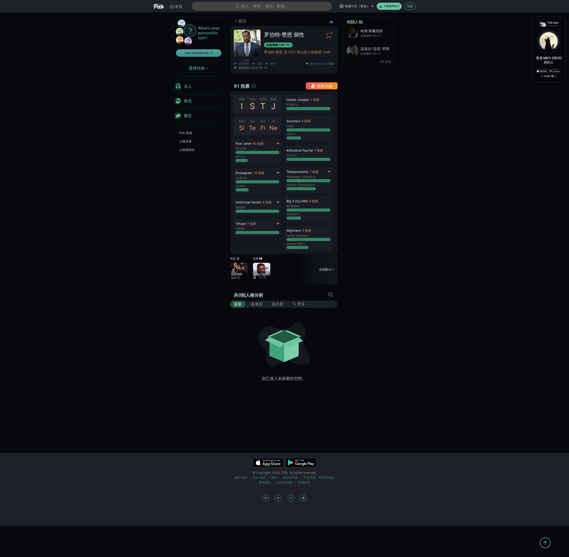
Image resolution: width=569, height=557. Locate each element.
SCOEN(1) (293, 214)
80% (242, 99)
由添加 (322, 63)
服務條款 (265, 482)
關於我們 (241, 477)
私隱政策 (304, 482)
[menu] (198, 101)
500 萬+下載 (549, 76)
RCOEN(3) (293, 206)
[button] (308, 103)
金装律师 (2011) (278, 45)
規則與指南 (290, 477)
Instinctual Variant (248, 202)
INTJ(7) (240, 156)
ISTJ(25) (241, 148)
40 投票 (258, 143)
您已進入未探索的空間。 (284, 378)
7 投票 (251, 223)
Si (241, 127)
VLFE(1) (292, 155)
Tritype (241, 223)
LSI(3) (290, 126)
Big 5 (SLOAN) (297, 201)
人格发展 (185, 141)
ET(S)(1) (292, 104)
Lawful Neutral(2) (297, 235)
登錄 (410, 6)
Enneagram (244, 173)
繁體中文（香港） (357, 6)
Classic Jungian (298, 99)
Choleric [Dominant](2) (301, 184)
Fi (262, 127)
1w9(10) (241, 178)
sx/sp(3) (241, 207)
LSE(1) (291, 134)
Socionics (293, 121)
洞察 (274, 477)
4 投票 (306, 121)
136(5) (240, 228)
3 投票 (306, 230)
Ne (273, 127)
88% (273, 99)
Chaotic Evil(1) (296, 243)
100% (262, 99)
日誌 (259, 63)
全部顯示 (325, 269)
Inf (273, 121)
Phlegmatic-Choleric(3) (301, 176)
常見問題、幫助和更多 (319, 477)
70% (252, 99)
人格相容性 (187, 150)
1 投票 (314, 99)
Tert (262, 121)
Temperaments (297, 172)
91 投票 (242, 86)
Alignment (294, 230)
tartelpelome (321, 63)
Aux (252, 121)
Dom (242, 121)
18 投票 (258, 173)
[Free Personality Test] (198, 39)
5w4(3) (240, 186)
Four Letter (243, 143)
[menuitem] (198, 86)
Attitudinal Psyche (300, 150)
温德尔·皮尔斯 (261, 276)
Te (252, 127)
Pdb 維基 (185, 133)
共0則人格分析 (248, 295)
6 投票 (267, 202)
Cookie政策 (284, 482)
